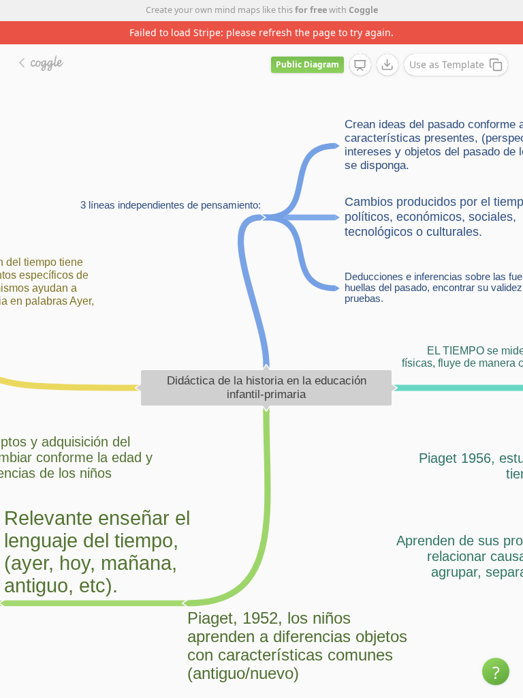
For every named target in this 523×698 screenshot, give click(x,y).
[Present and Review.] (360, 65)
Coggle (363, 10)
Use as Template (446, 64)
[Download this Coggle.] (387, 65)
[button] (495, 671)
